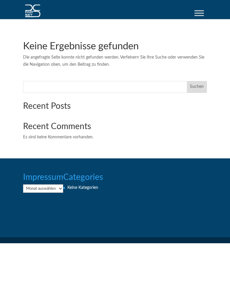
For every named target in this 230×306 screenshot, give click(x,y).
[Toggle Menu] (199, 13)
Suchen (197, 87)
